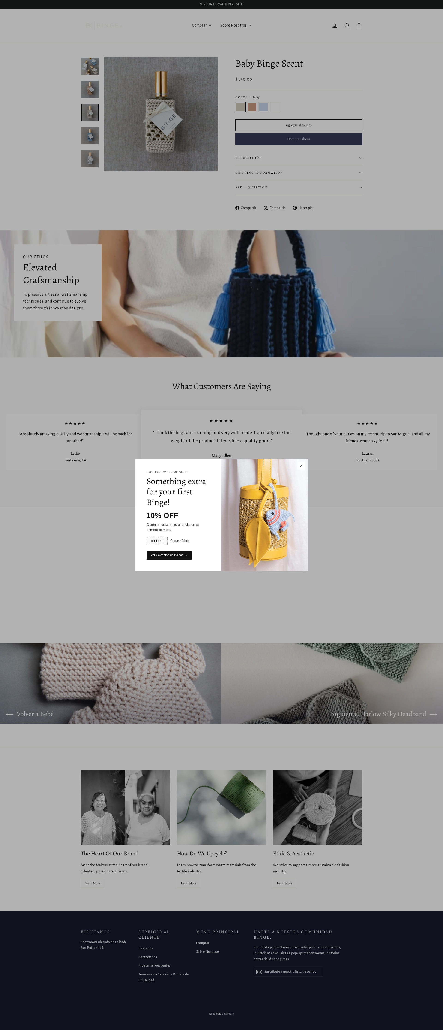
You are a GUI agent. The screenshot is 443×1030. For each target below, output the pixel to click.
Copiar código (179, 540)
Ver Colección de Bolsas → (169, 555)
